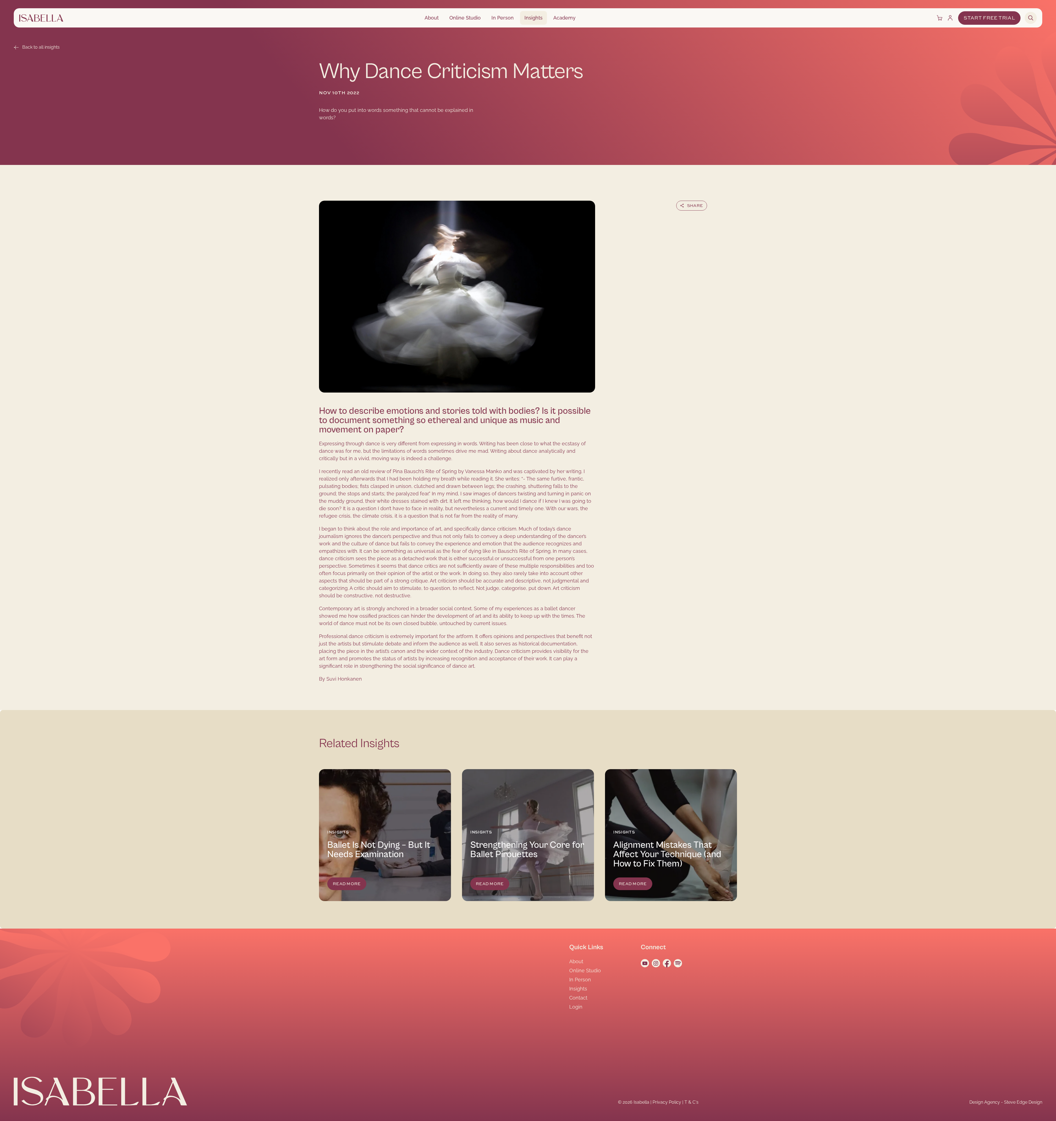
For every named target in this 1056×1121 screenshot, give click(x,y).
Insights (533, 18)
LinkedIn (697, 219)
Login (575, 1007)
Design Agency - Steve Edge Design (1005, 1102)
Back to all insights (41, 47)
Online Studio (465, 18)
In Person (502, 18)
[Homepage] (41, 18)
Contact (578, 998)
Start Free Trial (989, 18)
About (432, 18)
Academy (564, 18)
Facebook (676, 219)
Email (714, 219)
